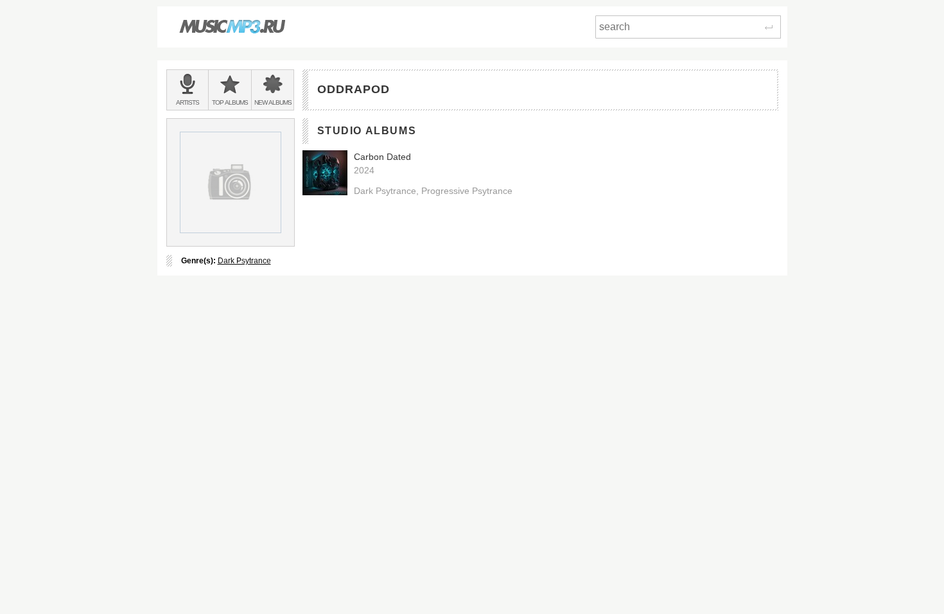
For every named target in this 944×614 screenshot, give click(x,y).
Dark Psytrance (244, 260)
